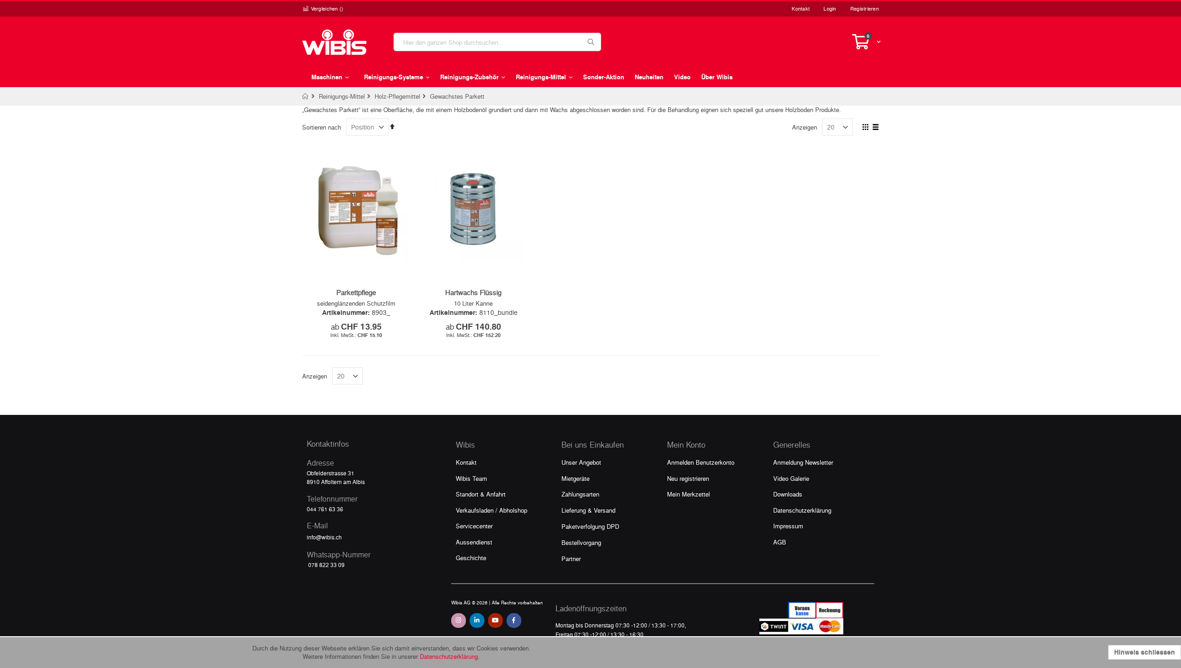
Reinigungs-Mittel (342, 96)
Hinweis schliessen (1144, 652)
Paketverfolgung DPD (590, 526)
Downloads (787, 494)
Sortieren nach (321, 127)
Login (829, 8)
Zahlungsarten (580, 494)
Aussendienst (474, 542)
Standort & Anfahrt (481, 494)
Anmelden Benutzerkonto (700, 462)
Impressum (788, 525)
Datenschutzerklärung (802, 510)
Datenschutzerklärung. (450, 656)
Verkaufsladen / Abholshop (491, 510)
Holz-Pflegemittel (397, 96)
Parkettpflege (356, 292)
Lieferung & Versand (588, 510)
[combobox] (497, 42)
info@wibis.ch (324, 537)
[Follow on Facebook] (514, 620)
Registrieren (864, 8)
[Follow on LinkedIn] (477, 620)
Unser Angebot (581, 462)
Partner (571, 558)
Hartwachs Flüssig (473, 292)
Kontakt (801, 8)
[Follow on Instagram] (458, 620)
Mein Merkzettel (688, 494)
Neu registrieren (688, 478)
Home (305, 96)
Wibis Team (471, 478)
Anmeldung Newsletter (803, 462)
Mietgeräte (575, 478)
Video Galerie (791, 478)
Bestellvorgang (581, 542)
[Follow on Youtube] (495, 620)
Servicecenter (474, 525)
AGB (779, 542)
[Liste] (875, 128)
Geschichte (471, 557)
